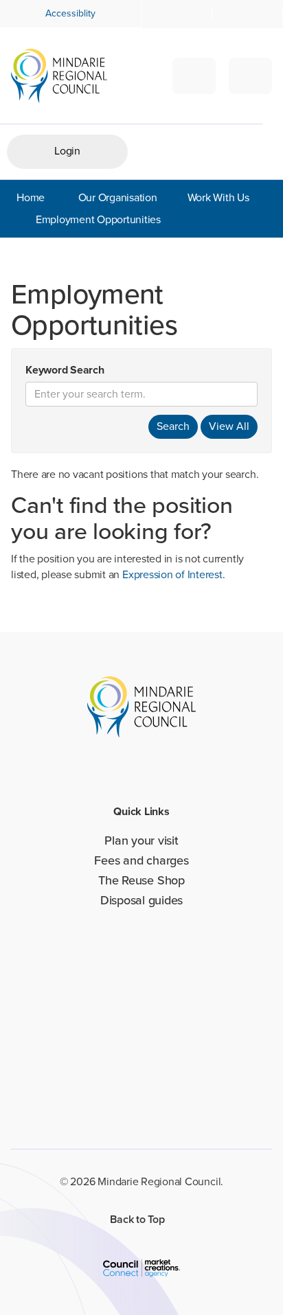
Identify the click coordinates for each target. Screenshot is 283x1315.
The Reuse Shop (141, 880)
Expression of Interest (172, 574)
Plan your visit (141, 840)
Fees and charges (141, 860)
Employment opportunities (98, 219)
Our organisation (117, 197)
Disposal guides (141, 900)
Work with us (218, 197)
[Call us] (247, 14)
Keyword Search (64, 370)
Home (30, 197)
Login (67, 151)
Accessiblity (70, 13)
